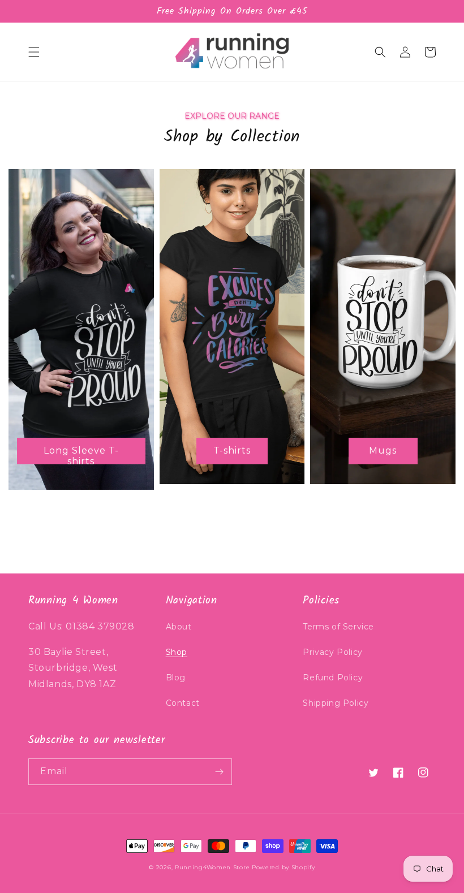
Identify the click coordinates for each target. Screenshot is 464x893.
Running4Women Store (212, 867)
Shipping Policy (335, 703)
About (179, 627)
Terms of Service (338, 627)
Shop (176, 652)
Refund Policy (333, 677)
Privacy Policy (332, 652)
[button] (34, 52)
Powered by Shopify (283, 867)
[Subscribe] (219, 771)
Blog (176, 677)
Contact (183, 703)
